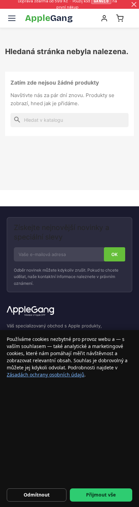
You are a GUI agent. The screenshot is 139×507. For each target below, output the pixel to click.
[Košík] (120, 18)
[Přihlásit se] (104, 18)
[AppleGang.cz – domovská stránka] (69, 311)
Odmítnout (37, 494)
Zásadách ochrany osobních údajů (45, 374)
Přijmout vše (101, 494)
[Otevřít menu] (11, 18)
